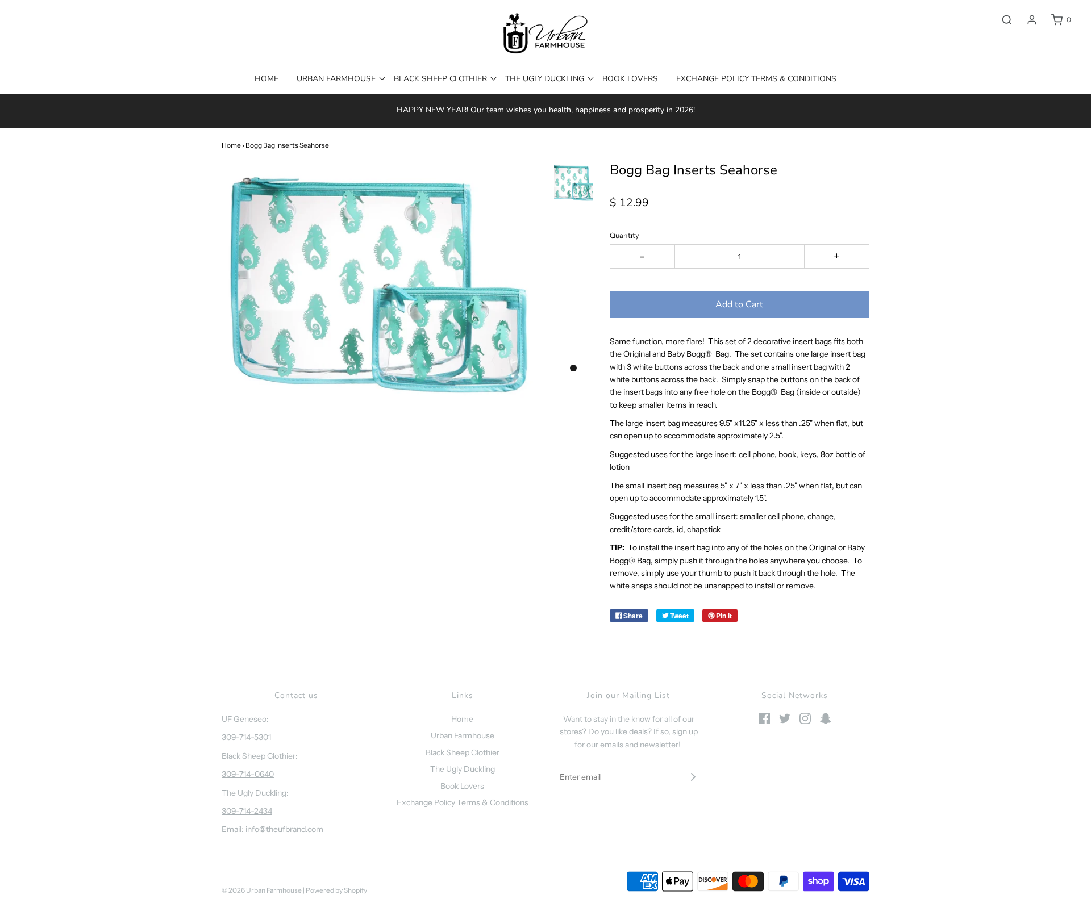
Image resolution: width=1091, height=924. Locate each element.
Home (266, 78)
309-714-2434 (247, 811)
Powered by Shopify (336, 890)
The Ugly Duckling (462, 769)
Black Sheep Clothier (462, 752)
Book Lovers (630, 78)
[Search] (1001, 20)
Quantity (624, 235)
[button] (573, 182)
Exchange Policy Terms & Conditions (756, 78)
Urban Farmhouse (462, 735)
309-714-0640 (248, 774)
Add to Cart (739, 304)
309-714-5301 (246, 737)
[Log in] (1026, 20)
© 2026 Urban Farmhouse (262, 890)
